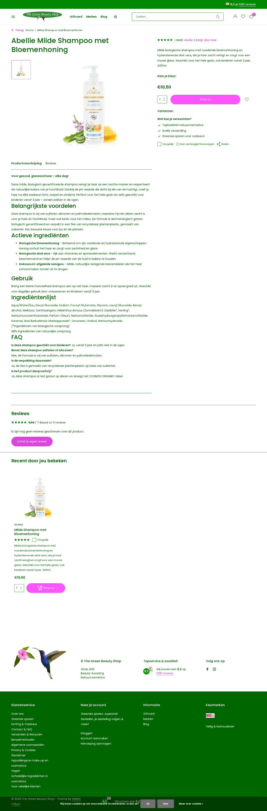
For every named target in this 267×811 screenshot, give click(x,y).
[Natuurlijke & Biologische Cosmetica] (42, 16)
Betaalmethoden (23, 740)
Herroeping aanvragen (96, 744)
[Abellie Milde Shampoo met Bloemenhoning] (39, 498)
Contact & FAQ (21, 729)
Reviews (51, 163)
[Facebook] (207, 669)
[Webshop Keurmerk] (210, 715)
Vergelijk (168, 144)
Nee (165, 803)
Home (29, 30)
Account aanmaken (94, 738)
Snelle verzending (174, 131)
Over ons (17, 714)
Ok (148, 803)
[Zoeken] (218, 17)
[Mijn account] (235, 16)
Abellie (188, 40)
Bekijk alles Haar (206, 40)
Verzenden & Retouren (26, 734)
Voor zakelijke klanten (25, 786)
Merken (91, 17)
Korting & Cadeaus (24, 724)
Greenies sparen (22, 719)
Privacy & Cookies (23, 750)
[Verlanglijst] (243, 16)
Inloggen (86, 733)
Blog (104, 17)
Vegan (15, 771)
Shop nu (205, 99)
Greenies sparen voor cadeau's (183, 136)
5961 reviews (247, 4)
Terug (19, 30)
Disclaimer (18, 755)
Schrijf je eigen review (32, 441)
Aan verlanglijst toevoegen (196, 144)
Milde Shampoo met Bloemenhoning (30, 532)
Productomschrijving (26, 163)
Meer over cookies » (191, 803)
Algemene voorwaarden (27, 745)
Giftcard (76, 17)
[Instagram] (214, 669)
